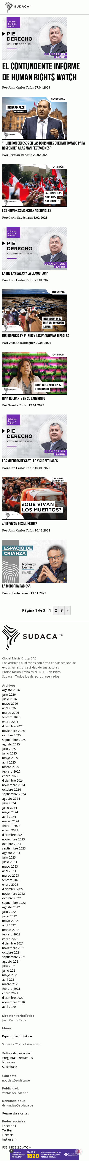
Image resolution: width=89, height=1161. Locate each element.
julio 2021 (9, 966)
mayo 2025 (10, 758)
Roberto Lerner (19, 593)
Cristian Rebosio (20, 155)
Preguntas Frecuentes (17, 1058)
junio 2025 (9, 753)
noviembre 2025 (13, 731)
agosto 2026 (11, 690)
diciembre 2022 (13, 889)
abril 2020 (9, 1007)
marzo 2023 (10, 875)
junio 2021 (9, 970)
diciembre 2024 (13, 780)
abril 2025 (9, 762)
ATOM (26, 1147)
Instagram (9, 1139)
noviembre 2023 (13, 839)
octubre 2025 (11, 735)
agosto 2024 (11, 798)
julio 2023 (9, 857)
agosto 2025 (11, 744)
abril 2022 (9, 925)
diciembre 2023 (13, 835)
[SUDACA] (18, 8)
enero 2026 (10, 722)
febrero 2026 (11, 717)
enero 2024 (10, 830)
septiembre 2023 (14, 848)
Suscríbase (9, 1067)
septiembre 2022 (14, 903)
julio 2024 (9, 803)
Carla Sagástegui (20, 218)
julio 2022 (9, 912)
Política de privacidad (17, 1053)
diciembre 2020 (13, 998)
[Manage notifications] (78, 1151)
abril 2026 (9, 708)
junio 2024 (9, 808)
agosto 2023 (11, 853)
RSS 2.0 (16, 1147)
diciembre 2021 (13, 943)
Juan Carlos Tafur (21, 88)
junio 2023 (9, 862)
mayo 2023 (10, 866)
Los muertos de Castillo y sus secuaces (30, 461)
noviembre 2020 (13, 1002)
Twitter (7, 1130)
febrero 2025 (11, 771)
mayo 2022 (10, 921)
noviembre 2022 (13, 893)
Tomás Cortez (18, 405)
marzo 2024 (10, 821)
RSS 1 (6, 1147)
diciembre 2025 (13, 726)
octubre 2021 (11, 952)
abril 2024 (9, 817)
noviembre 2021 (13, 948)
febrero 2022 (11, 934)
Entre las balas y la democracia (25, 273)
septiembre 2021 (14, 957)
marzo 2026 (10, 713)
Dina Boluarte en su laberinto (23, 399)
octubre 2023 (11, 844)
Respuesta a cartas (15, 1113)
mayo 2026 (10, 703)
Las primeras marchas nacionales (26, 211)
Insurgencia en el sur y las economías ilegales (35, 336)
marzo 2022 (10, 930)
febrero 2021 (11, 988)
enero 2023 (10, 884)
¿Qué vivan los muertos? (19, 524)
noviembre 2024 (13, 785)
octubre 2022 (11, 898)
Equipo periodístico (17, 1036)
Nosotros (9, 1062)
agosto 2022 (11, 907)
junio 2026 (9, 699)
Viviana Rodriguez (21, 343)
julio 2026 (9, 694)
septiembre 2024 (14, 794)
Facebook (9, 1126)
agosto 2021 (11, 961)
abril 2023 (9, 871)
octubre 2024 (11, 789)
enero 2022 (10, 939)
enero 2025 (10, 776)
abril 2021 (9, 979)
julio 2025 (9, 749)
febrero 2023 (11, 880)
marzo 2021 (10, 984)
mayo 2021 (10, 975)
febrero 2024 (11, 826)
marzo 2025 (10, 767)
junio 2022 (9, 916)
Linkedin (8, 1135)
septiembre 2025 (14, 740)
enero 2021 (10, 993)
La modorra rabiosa (16, 586)
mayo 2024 (10, 812)
